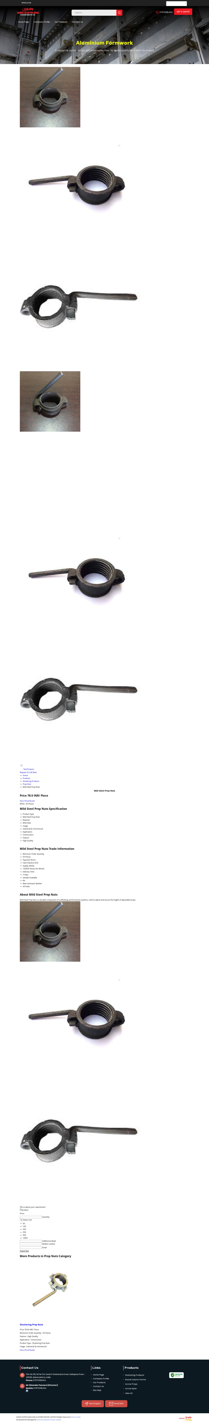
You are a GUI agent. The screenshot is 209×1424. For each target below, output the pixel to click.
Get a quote (183, 11)
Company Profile (42, 22)
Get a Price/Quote (27, 801)
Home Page (23, 22)
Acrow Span (131, 1388)
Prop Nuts (27, 784)
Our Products (61, 22)
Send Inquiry (28, 769)
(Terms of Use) (75, 1417)
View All (128, 1393)
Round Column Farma (135, 1379)
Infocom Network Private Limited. (49, 1420)
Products (26, 778)
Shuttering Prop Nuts (31, 1324)
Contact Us (77, 22)
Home (25, 775)
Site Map (97, 1390)
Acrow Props (131, 1384)
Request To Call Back (28, 772)
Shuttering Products (31, 781)
